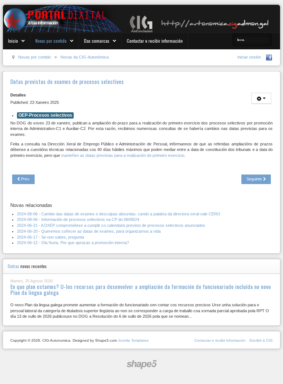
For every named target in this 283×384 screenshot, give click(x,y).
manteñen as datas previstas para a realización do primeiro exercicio (122, 155)
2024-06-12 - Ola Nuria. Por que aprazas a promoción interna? (73, 242)
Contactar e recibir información (155, 41)
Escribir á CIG (261, 340)
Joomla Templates (133, 340)
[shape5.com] (141, 364)
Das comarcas (96, 41)
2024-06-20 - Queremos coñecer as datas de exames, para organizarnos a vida (89, 231)
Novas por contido (51, 41)
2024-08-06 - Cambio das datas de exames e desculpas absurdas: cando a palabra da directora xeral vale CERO (118, 214)
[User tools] (261, 98)
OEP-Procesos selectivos (45, 115)
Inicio (13, 41)
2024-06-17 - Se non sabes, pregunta (50, 237)
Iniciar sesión (249, 57)
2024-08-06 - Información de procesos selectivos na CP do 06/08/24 (78, 219)
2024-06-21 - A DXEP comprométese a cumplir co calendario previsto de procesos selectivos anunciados (111, 225)
